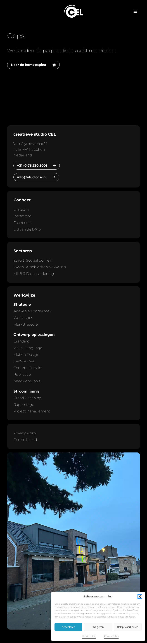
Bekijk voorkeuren (127, 626)
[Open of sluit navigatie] (135, 11)
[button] (140, 596)
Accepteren (68, 626)
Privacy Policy (111, 636)
